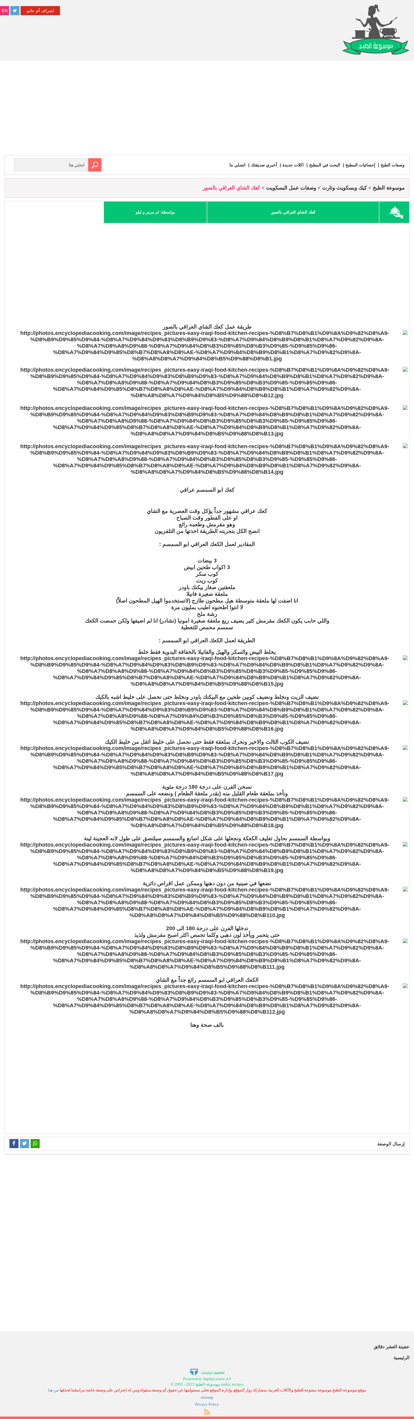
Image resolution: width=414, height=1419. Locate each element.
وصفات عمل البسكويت (291, 188)
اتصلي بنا (237, 164)
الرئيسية (401, 1357)
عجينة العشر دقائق (391, 1346)
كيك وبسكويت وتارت (344, 188)
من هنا (53, 1390)
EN (5, 10)
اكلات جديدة (293, 164)
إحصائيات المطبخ (360, 164)
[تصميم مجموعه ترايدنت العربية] (207, 1372)
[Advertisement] (207, 109)
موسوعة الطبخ (389, 188)
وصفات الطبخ (393, 164)
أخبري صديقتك (264, 164)
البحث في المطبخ (324, 164)
